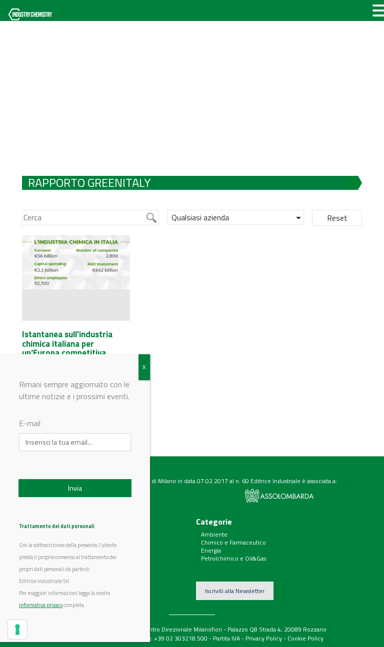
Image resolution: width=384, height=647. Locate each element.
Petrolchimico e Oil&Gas (233, 558)
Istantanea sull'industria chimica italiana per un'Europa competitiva (67, 343)
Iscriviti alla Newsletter (234, 591)
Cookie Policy (306, 638)
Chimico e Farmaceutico (233, 542)
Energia (211, 550)
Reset (337, 218)
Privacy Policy (264, 638)
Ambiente (214, 534)
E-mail (29, 423)
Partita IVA (226, 638)
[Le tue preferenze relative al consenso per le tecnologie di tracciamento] (17, 629)
